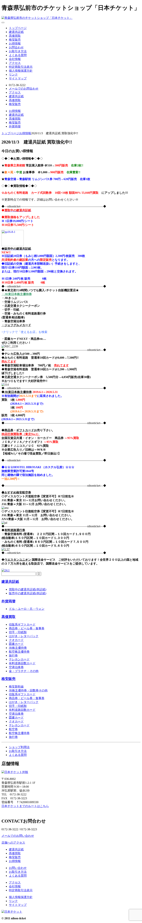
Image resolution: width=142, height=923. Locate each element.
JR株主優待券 (18, 647)
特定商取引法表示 (21, 66)
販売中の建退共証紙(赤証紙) (27, 593)
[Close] (2, 22)
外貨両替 (15, 126)
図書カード (16, 643)
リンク (13, 74)
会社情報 (15, 59)
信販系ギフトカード (22, 624)
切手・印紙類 (18, 632)
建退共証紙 (16, 31)
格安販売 (15, 39)
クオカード (16, 640)
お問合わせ (16, 47)
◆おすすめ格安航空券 (16, 492)
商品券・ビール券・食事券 (26, 628)
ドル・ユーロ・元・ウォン (26, 608)
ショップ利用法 (19, 747)
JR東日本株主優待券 (18, 392)
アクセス (15, 62)
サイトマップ (18, 78)
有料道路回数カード (22, 663)
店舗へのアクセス (13, 842)
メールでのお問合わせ (23, 88)
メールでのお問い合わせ (17, 835)
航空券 (13, 729)
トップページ (18, 28)
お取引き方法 (18, 51)
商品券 (8, 430)
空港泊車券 (16, 667)
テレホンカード (19, 659)
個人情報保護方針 (21, 70)
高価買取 (15, 35)
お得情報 (15, 43)
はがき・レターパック (23, 636)
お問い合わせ (18, 867)
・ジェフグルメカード (16, 325)
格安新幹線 (16, 686)
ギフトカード (25, 430)
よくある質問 (18, 55)
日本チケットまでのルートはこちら (25, 806)
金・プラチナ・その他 (23, 671)
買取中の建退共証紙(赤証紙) (27, 589)
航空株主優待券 (19, 651)
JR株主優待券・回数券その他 (28, 690)
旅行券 (13, 655)
